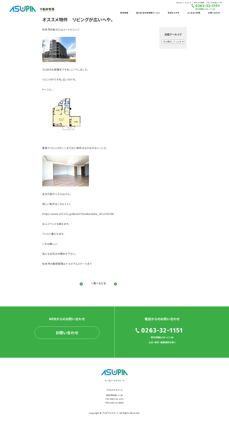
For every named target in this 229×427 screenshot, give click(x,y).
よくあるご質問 (193, 12)
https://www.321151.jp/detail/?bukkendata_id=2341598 (78, 214)
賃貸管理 (124, 12)
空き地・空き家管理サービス (148, 12)
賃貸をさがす (173, 12)
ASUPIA (114, 372)
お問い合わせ (214, 12)
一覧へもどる (98, 283)
